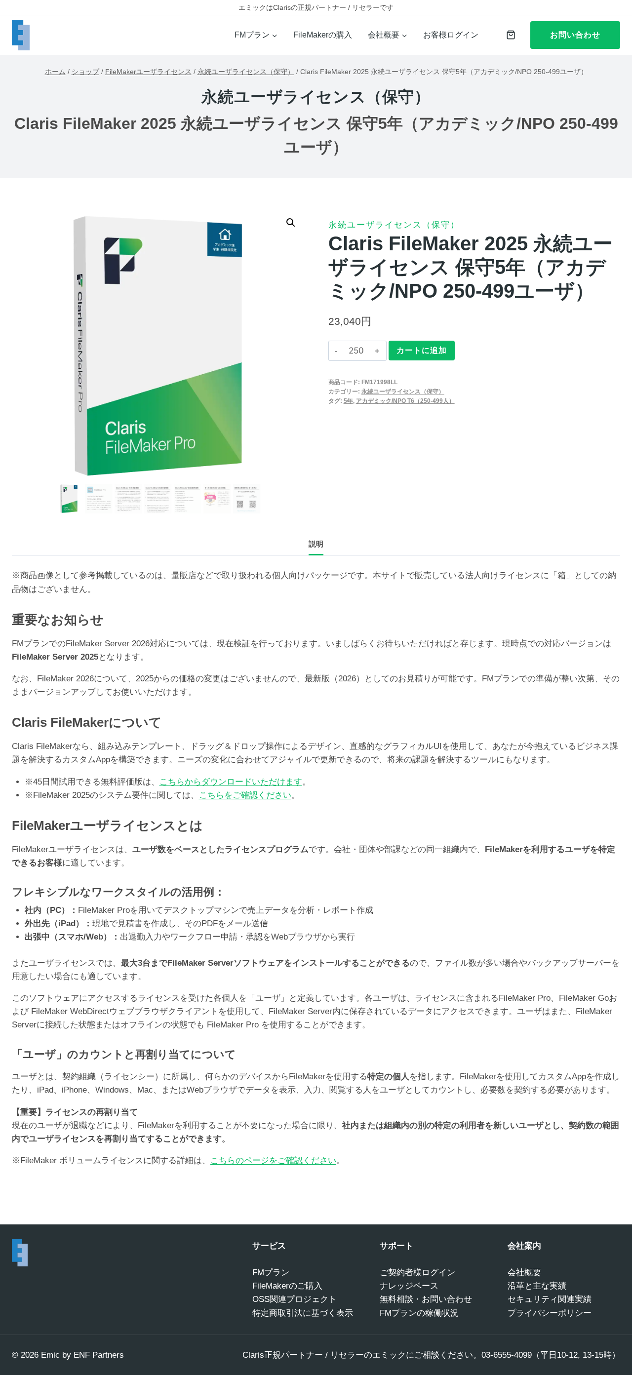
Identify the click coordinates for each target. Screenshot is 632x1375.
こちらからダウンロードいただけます (230, 781)
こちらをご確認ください (245, 795)
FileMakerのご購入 (287, 1286)
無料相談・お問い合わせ (426, 1299)
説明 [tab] (316, 544)
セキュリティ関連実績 (550, 1299)
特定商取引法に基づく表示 (302, 1313)
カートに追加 (421, 350)
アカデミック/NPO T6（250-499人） (405, 400)
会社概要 (524, 1272)
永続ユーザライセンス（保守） (315, 97)
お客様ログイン (450, 35)
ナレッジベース (409, 1286)
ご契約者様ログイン (417, 1272)
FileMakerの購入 (322, 35)
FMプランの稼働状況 (419, 1313)
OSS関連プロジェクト (294, 1299)
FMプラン (270, 1272)
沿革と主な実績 (537, 1286)
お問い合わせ (575, 35)
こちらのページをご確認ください (273, 1160)
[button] (291, 223)
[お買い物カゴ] (508, 34)
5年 (348, 400)
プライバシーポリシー (550, 1313)
